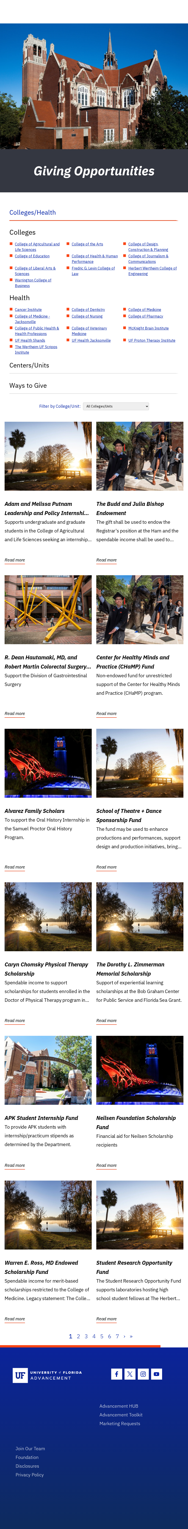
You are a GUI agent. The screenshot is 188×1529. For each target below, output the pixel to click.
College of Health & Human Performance (95, 259)
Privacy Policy (30, 1475)
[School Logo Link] (51, 1375)
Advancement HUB (119, 1406)
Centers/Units (29, 365)
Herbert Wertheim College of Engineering (152, 271)
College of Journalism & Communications (148, 259)
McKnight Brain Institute (148, 328)
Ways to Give (28, 385)
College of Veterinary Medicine (89, 331)
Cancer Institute (28, 309)
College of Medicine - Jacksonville (32, 319)
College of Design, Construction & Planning (148, 247)
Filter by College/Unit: (60, 406)
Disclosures (27, 1466)
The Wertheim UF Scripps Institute (36, 350)
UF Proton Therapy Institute (151, 340)
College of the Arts (87, 244)
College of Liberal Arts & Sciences (35, 271)
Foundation (27, 1457)
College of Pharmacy (145, 316)
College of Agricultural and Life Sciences (37, 247)
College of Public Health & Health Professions (37, 331)
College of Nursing (87, 316)
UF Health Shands (30, 340)
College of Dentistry (88, 309)
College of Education (32, 256)
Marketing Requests (120, 1423)
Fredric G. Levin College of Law (93, 271)
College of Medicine (144, 309)
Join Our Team (30, 1448)
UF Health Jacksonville (91, 340)
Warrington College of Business (33, 283)
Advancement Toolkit (121, 1415)
